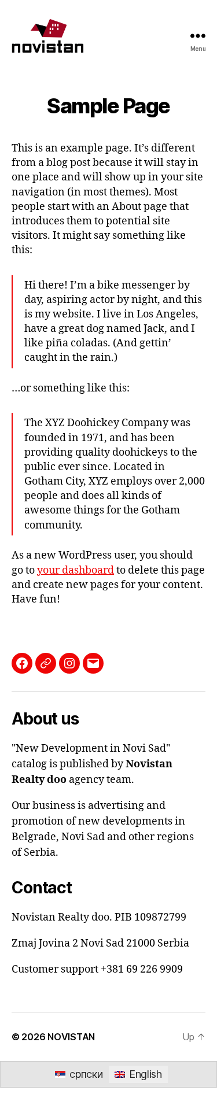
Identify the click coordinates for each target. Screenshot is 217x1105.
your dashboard (75, 570)
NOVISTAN (71, 1037)
